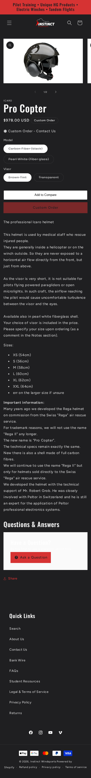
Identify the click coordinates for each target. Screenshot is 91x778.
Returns (15, 713)
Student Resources (24, 681)
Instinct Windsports (43, 761)
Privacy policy (51, 767)
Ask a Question (33, 557)
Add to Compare (45, 195)
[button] (9, 23)
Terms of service (76, 767)
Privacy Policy (20, 702)
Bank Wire (17, 660)
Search (15, 629)
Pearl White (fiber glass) (31, 160)
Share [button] (13, 578)
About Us (16, 639)
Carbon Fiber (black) (28, 149)
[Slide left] (35, 92)
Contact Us (18, 650)
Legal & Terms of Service (29, 692)
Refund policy (28, 767)
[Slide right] (56, 92)
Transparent (51, 178)
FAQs (13, 671)
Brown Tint (20, 178)
